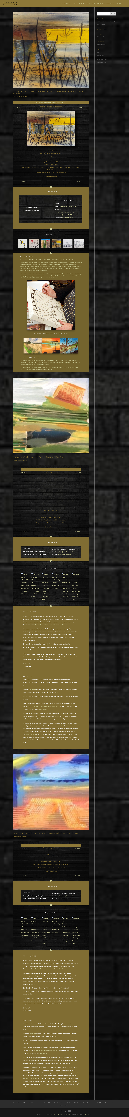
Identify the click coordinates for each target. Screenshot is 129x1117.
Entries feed (100, 55)
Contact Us (119, 3)
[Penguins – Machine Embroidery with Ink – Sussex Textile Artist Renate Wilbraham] (22, 243)
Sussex (60, 259)
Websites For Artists (59, 1103)
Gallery (74, 3)
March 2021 (101, 37)
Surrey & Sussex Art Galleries (61, 1114)
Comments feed (102, 59)
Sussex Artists (65, 3)
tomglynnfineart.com (64, 554)
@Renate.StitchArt (67, 215)
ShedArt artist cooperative (42, 360)
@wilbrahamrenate (67, 217)
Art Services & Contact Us (74, 1103)
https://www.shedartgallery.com (65, 212)
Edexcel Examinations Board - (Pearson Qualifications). (51, 624)
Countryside (52, 153)
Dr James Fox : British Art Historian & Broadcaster (51, 644)
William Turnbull (31, 734)
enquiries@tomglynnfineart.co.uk (66, 552)
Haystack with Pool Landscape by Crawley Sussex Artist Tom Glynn (39, 457)
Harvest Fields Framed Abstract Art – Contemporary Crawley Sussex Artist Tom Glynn (46, 833)
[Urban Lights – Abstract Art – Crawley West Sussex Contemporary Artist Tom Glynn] (25, 584)
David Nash (32, 689)
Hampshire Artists (98, 1103)
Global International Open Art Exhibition (45, 706)
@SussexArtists (87, 1114)
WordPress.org (101, 62)
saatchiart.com (43, 709)
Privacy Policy (63, 1105)
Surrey (67, 259)
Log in (99, 52)
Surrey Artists (91, 3)
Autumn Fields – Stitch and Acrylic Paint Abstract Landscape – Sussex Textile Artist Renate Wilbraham (48, 92)
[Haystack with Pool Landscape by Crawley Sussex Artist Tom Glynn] (56, 581)
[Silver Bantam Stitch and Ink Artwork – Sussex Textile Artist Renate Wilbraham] (34, 243)
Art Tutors (81, 3)
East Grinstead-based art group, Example (47, 367)
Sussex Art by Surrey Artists (105, 3)
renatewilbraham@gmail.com (68, 206)
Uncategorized (101, 44)
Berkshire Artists (109, 1103)
